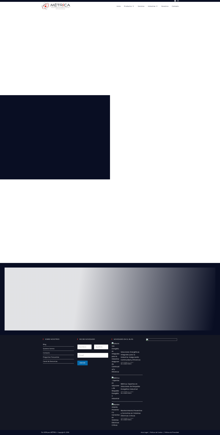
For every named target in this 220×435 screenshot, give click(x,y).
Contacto (46, 353)
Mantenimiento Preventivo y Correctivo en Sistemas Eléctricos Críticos (131, 413)
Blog (44, 344)
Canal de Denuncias (50, 361)
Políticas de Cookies (156, 432)
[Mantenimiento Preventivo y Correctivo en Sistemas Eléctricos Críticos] (116, 415)
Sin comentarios (126, 364)
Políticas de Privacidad (172, 432)
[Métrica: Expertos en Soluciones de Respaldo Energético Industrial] (116, 388)
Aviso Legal (144, 432)
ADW (45, 432)
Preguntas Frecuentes (51, 357)
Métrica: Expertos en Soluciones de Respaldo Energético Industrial (130, 386)
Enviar (82, 363)
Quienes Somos (49, 349)
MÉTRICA (53, 432)
